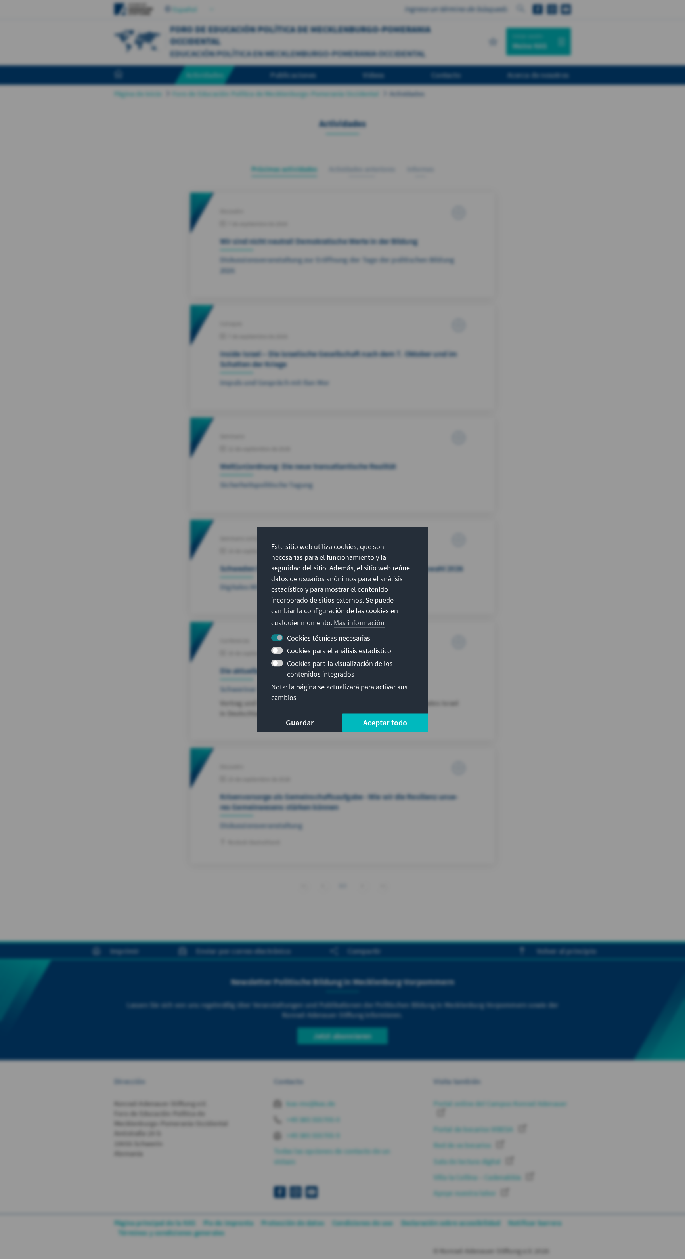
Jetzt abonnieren (342, 1036)
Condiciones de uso (362, 1222)
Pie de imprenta (228, 1222)
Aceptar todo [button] (385, 723)
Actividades (407, 93)
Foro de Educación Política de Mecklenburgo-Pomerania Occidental (275, 93)
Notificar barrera (534, 1222)
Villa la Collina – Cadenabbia (478, 1177)
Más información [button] (359, 622)
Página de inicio (138, 93)
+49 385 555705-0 (312, 1119)
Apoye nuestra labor (465, 1193)
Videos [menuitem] (373, 75)
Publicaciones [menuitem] (293, 75)
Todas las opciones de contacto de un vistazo (332, 1156)
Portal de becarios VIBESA (474, 1129)
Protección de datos (292, 1222)
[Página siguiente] (362, 885)
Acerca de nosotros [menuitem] (538, 75)
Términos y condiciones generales (171, 1232)
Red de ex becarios (463, 1145)
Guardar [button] (300, 723)
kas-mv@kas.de (310, 1103)
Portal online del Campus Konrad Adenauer (500, 1103)
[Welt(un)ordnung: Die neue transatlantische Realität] (342, 465)
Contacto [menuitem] (446, 75)
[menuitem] (126, 75)
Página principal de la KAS (154, 1222)
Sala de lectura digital (468, 1161)
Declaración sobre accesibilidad (450, 1222)
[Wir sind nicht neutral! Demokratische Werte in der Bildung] (342, 245)
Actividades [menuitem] (205, 75)
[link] (323, 885)
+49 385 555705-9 (312, 1135)
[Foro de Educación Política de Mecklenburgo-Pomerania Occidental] (138, 40)
